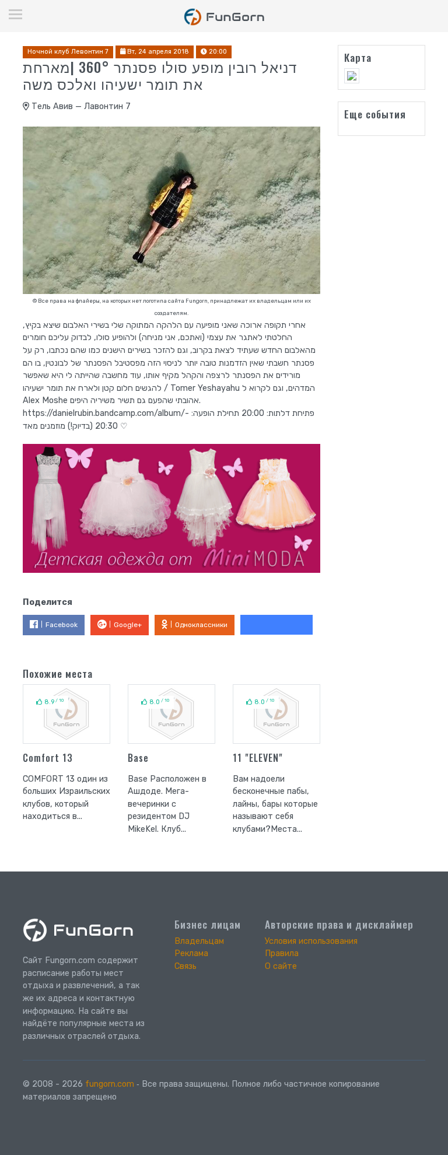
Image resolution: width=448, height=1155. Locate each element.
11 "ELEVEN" (258, 758)
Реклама (191, 953)
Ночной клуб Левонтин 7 (67, 51)
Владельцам (199, 941)
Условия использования (311, 941)
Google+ (128, 625)
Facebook (62, 625)
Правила (282, 953)
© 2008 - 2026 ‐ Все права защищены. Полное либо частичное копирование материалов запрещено (201, 1090)
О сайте (281, 966)
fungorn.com (109, 1084)
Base (138, 758)
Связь (185, 966)
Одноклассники (201, 625)
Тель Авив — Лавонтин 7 (80, 106)
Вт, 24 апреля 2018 (157, 51)
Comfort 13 (48, 758)
